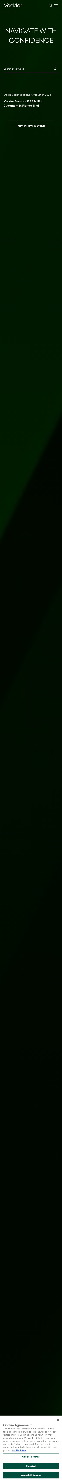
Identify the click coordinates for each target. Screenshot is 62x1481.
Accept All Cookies (31, 1475)
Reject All (31, 1466)
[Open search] (50, 5)
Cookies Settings (31, 1456)
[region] (31, 1448)
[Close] (58, 1419)
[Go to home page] (13, 5)
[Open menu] (56, 5)
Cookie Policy (19, 1450)
